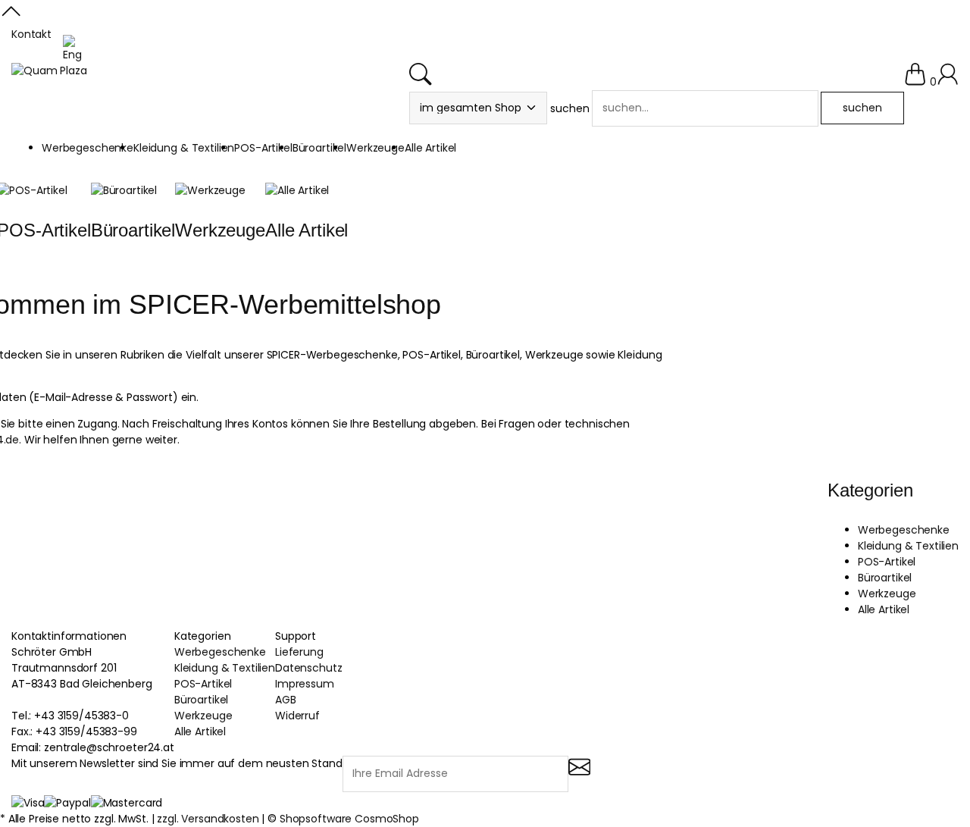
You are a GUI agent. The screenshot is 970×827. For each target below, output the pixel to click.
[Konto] (948, 81)
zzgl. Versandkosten (207, 818)
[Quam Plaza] (49, 71)
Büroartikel (133, 230)
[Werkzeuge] (210, 190)
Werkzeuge (220, 230)
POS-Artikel (886, 561)
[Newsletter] (579, 775)
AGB (285, 699)
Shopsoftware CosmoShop (349, 818)
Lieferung (299, 651)
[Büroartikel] (124, 190)
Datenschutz (308, 667)
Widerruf (297, 715)
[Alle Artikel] (297, 190)
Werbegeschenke (904, 529)
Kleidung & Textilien (908, 545)
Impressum (304, 683)
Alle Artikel (306, 230)
